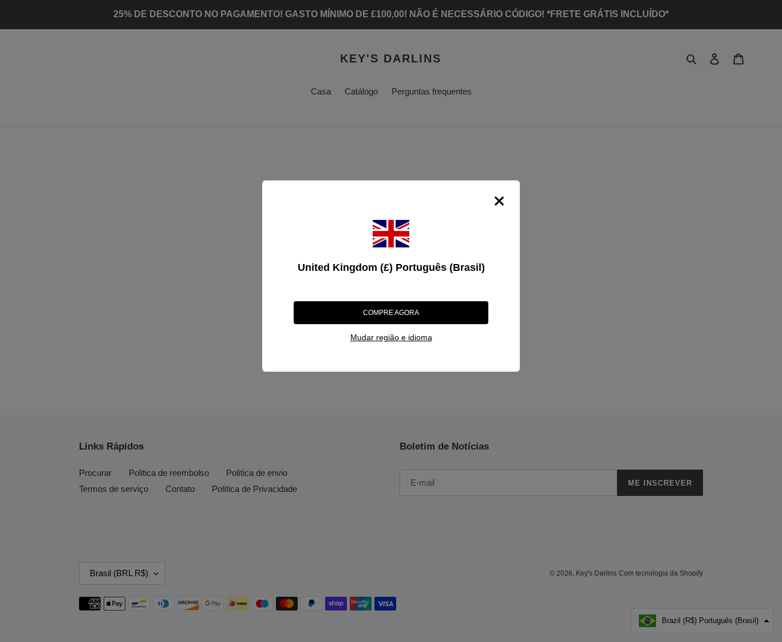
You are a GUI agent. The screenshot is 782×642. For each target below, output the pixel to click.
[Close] (499, 201)
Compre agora (391, 313)
